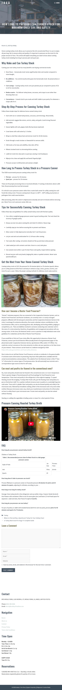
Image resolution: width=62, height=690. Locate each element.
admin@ (7, 606)
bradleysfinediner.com (17, 606)
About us (4, 621)
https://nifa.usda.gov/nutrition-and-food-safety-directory (19, 350)
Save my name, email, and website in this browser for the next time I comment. (27, 565)
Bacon (3, 618)
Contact (4, 624)
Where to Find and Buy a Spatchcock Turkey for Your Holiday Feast (24, 518)
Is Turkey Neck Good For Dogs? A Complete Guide (19, 520)
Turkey (6, 515)
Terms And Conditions (8, 630)
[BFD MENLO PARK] (6, 3)
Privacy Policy (6, 627)
